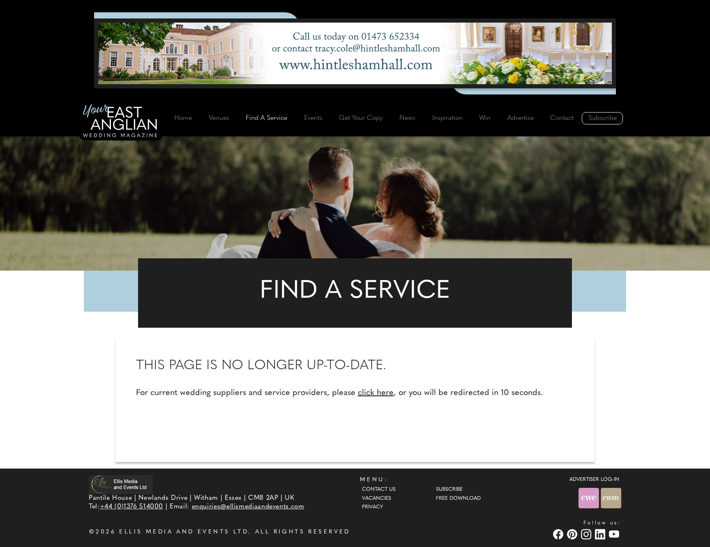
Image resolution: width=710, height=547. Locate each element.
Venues (219, 118)
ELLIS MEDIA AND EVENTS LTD (183, 532)
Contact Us (379, 489)
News (407, 118)
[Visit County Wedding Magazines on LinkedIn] (601, 534)
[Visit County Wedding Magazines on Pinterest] (573, 534)
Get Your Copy (361, 118)
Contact (562, 118)
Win (485, 118)
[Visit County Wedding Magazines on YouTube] (615, 534)
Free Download (458, 498)
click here (376, 393)
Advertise (520, 118)
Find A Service (266, 118)
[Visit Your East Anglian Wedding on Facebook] (559, 534)
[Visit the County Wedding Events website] (590, 498)
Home (183, 118)
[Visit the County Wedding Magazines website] (611, 498)
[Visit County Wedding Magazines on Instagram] (587, 534)
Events (313, 118)
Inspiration (447, 118)
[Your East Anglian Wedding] (121, 122)
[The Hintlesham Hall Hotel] (355, 53)
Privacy (372, 507)
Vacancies (376, 498)
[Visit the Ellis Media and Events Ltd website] (121, 484)
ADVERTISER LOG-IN (594, 479)
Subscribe (602, 118)
